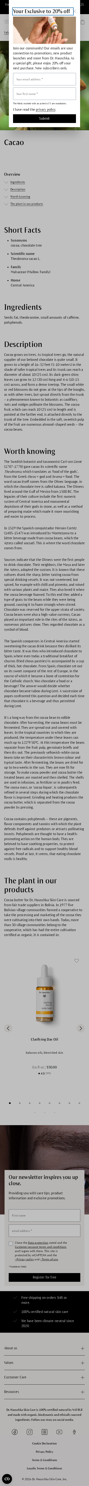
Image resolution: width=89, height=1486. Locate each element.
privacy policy (45, 110)
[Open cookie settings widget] (7, 1479)
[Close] (74, 11)
